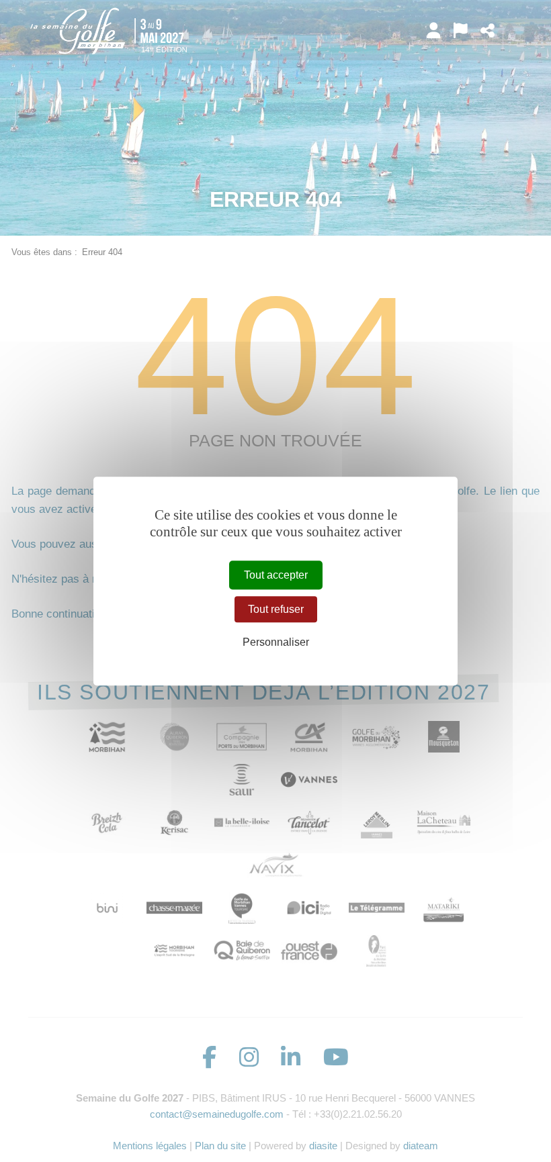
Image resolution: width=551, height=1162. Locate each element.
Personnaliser (276, 642)
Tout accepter (276, 575)
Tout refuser (276, 609)
